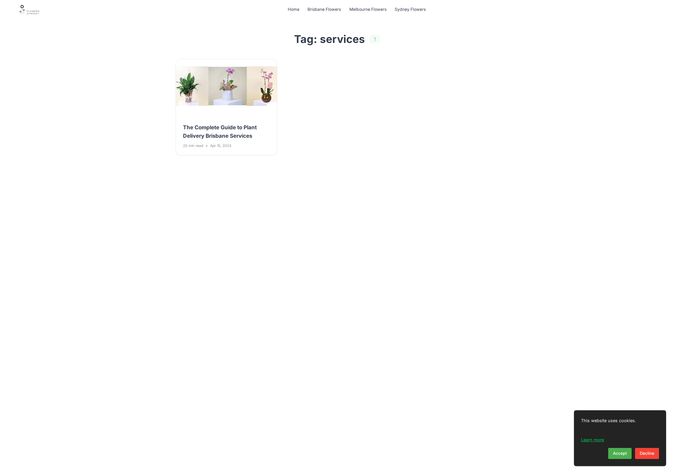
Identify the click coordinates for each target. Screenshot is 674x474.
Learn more (592, 439)
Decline (647, 453)
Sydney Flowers (410, 9)
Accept (620, 453)
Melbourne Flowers (367, 9)
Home (293, 9)
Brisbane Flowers (324, 9)
